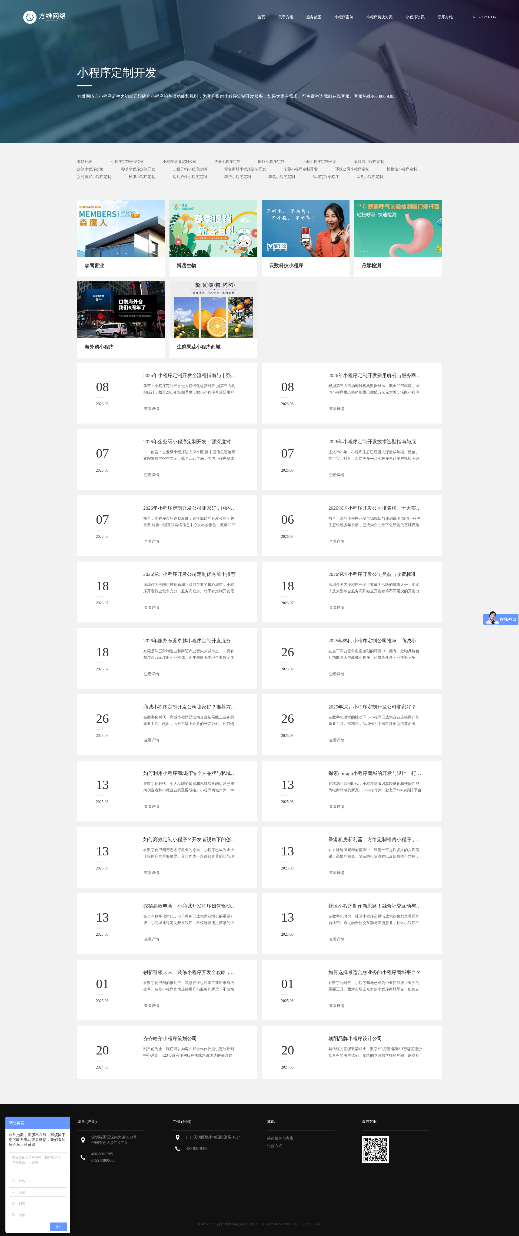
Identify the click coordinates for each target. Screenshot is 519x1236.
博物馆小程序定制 (402, 169)
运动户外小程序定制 (190, 177)
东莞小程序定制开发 (301, 169)
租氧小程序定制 (281, 177)
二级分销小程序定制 (190, 169)
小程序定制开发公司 (128, 162)
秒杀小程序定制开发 (138, 169)
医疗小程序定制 (271, 162)
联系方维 (445, 17)
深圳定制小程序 (325, 177)
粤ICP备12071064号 (307, 1224)
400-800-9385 (102, 1154)
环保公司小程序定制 (352, 169)
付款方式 (274, 1146)
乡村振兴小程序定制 (94, 177)
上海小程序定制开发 (319, 162)
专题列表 (84, 162)
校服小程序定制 (142, 177)
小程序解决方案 (379, 17)
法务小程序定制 (227, 162)
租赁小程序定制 (237, 177)
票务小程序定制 (370, 177)
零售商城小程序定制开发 (245, 169)
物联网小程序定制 (369, 162)
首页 (261, 17)
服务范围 (313, 17)
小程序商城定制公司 (179, 162)
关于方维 (285, 17)
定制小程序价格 (90, 169)
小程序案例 (343, 17)
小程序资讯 (415, 17)
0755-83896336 (103, 1160)
